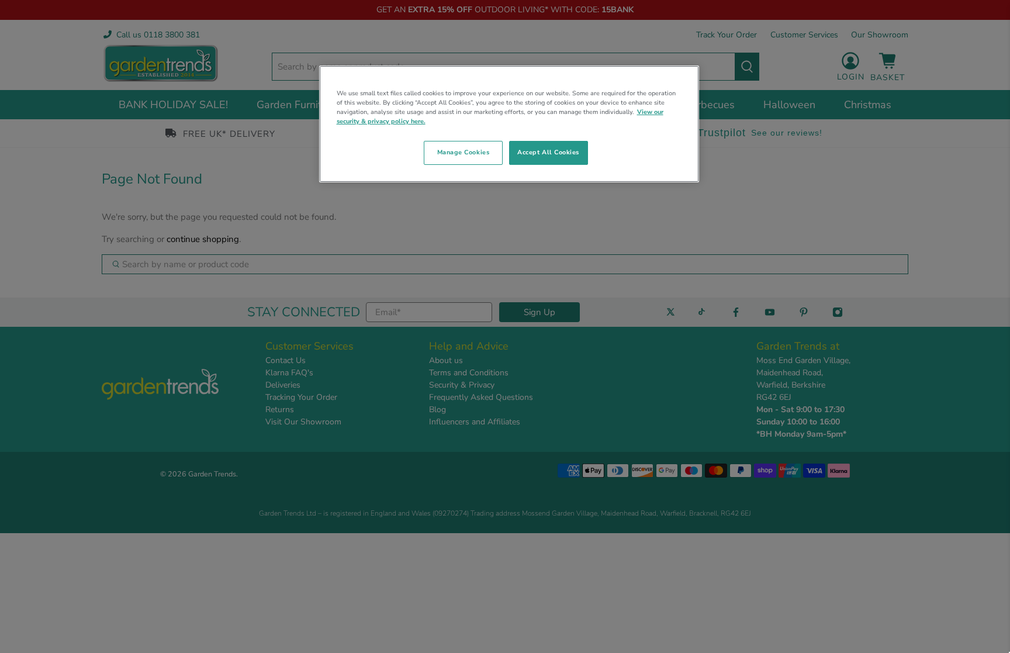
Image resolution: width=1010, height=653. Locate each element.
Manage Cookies (463, 152)
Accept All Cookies (548, 152)
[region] (509, 123)
